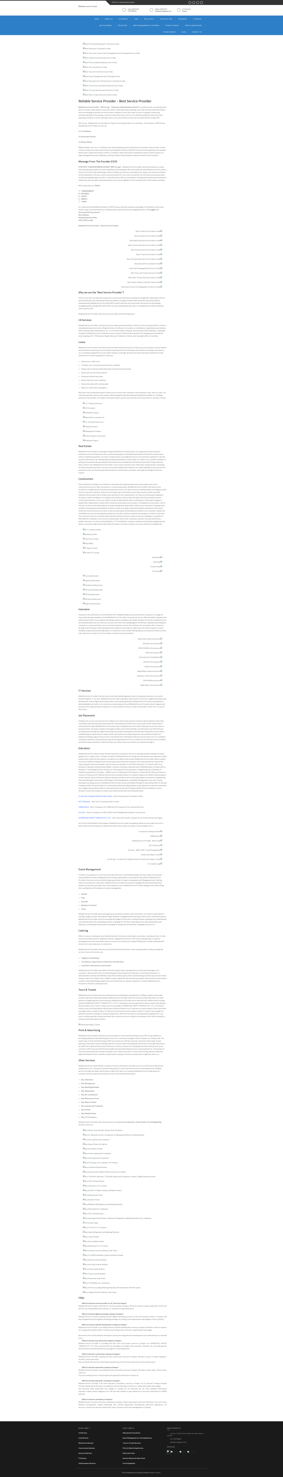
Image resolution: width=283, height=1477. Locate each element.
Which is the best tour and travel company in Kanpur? (102, 1341)
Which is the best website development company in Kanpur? (104, 1325)
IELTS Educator (84, 801)
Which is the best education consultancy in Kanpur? (101, 1381)
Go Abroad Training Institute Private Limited (95, 796)
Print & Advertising (193, 25)
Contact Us (197, 32)
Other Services (169, 32)
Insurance (182, 19)
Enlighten (158, 1472)
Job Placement (105, 25)
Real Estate (149, 19)
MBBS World (83, 807)
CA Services (123, 19)
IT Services (197, 19)
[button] (122, 1303)
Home (96, 19)
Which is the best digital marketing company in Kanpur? (103, 1314)
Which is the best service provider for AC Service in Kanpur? (104, 1303)
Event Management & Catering (146, 25)
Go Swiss (81, 812)
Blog (184, 32)
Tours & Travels (172, 25)
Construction (166, 19)
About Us (109, 19)
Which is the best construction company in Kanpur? (101, 1354)
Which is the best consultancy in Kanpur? (97, 1399)
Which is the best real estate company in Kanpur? (100, 1367)
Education (122, 25)
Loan (136, 19)
